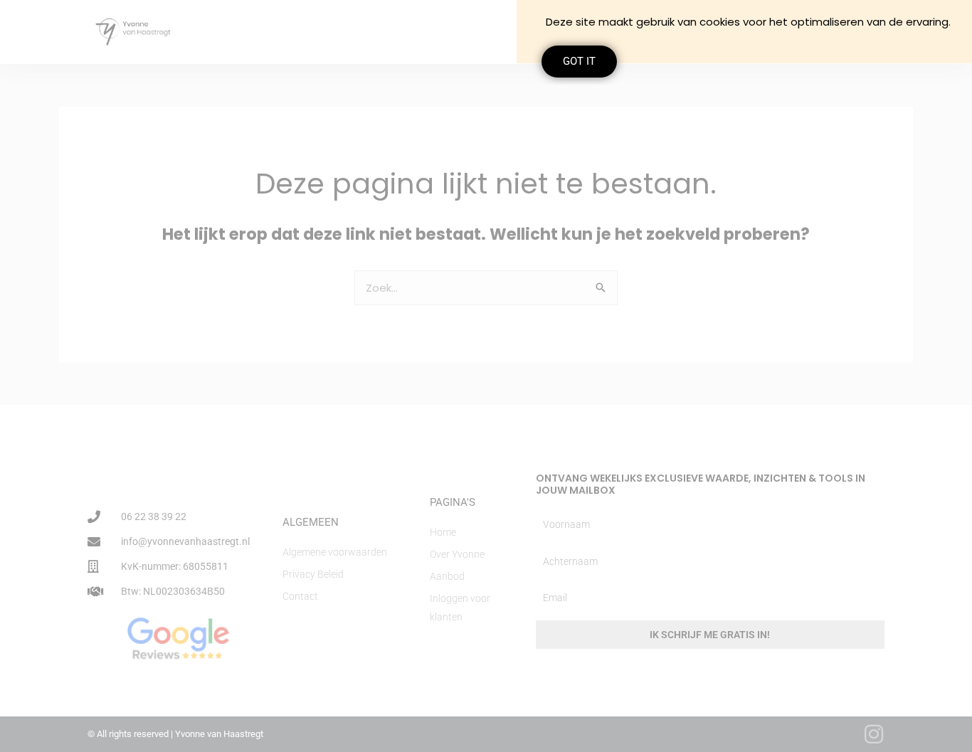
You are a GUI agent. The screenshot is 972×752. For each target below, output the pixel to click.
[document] (486, 376)
